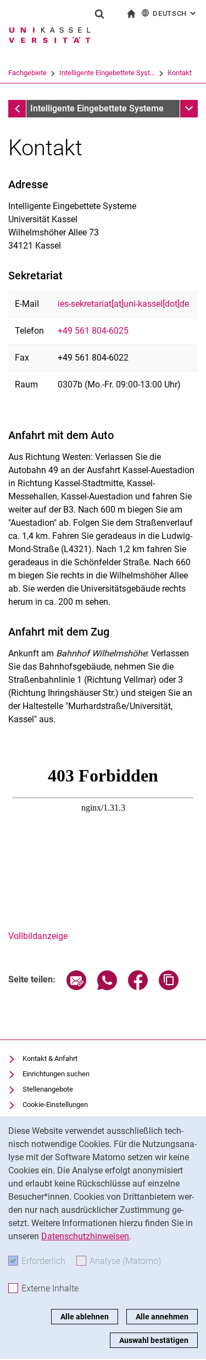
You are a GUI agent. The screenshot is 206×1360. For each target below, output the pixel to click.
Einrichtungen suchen (56, 1074)
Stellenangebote (48, 1089)
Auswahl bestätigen (153, 1340)
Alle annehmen (162, 1316)
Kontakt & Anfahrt (50, 1058)
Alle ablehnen (84, 1316)
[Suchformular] (99, 13)
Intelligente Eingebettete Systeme (97, 108)
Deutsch (175, 13)
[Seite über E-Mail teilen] (76, 987)
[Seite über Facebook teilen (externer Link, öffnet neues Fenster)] (138, 987)
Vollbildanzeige (38, 936)
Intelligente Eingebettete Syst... (107, 73)
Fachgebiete (27, 73)
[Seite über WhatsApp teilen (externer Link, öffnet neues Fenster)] (107, 987)
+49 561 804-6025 (93, 330)
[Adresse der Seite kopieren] (169, 987)
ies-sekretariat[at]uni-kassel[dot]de (123, 304)
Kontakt (180, 73)
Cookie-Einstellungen (55, 1104)
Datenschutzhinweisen (85, 1236)
